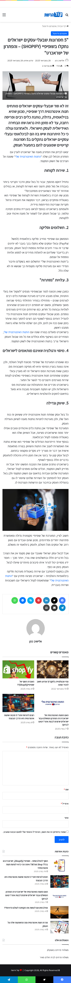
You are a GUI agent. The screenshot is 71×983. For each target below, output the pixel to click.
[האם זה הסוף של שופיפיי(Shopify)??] (18, 669)
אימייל (65, 803)
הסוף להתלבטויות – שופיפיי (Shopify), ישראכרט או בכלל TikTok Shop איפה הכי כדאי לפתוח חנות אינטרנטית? (25, 864)
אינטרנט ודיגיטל (49, 26)
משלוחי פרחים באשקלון (58, 950)
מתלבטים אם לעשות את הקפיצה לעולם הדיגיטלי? (26, 907)
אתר (66, 817)
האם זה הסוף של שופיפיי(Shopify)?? (25, 683)
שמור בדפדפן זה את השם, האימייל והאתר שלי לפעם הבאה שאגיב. (34, 832)
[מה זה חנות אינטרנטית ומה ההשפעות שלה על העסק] (59, 927)
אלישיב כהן (59, 60)
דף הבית (62, 26)
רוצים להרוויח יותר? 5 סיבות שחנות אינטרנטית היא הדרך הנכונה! (19, 717)
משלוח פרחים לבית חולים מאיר (54, 957)
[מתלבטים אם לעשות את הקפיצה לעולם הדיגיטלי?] (59, 912)
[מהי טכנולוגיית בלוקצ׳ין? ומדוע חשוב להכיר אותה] (53, 669)
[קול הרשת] (53, 15)
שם (66, 789)
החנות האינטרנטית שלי (28, 156)
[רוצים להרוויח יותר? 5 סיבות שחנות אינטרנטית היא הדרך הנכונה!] (18, 703)
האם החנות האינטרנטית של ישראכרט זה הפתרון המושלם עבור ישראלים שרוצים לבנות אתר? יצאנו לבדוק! (53, 720)
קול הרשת (15, 970)
